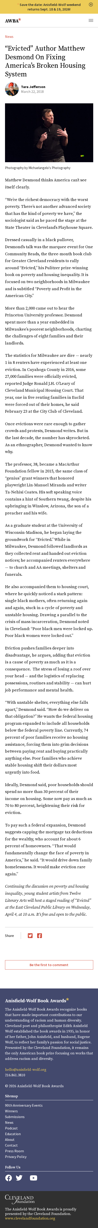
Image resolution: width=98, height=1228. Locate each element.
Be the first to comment (49, 964)
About (10, 1139)
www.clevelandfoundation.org (30, 1218)
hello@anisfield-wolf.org (25, 1069)
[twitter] (19, 1178)
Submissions (15, 1116)
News (9, 36)
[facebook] (8, 1178)
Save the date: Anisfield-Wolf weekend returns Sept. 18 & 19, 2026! (50, 6)
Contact (11, 1145)
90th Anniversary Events (24, 1105)
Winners (11, 1111)
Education (13, 1134)
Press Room (14, 1151)
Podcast (11, 1128)
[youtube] (33, 1178)
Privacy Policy (15, 1156)
